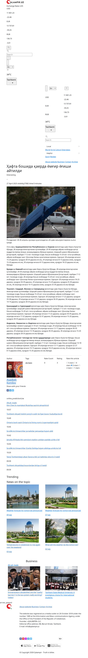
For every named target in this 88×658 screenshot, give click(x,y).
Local (49, 146)
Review (53, 156)
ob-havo (28, 363)
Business (61, 162)
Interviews (66, 150)
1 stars (77, 368)
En (9, 67)
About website (51, 162)
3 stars (75, 365)
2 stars (69, 368)
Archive (75, 162)
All (12, 403)
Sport (47, 156)
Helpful (49, 153)
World (47, 150)
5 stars (71, 363)
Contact (68, 162)
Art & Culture (56, 150)
